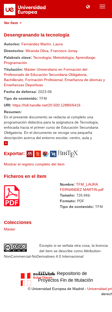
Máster (9, 229)
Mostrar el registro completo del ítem (34, 164)
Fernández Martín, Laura (42, 44)
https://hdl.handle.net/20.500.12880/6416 (46, 105)
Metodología (63, 57)
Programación (15, 63)
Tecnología (42, 57)
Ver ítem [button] (11, 23)
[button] (88, 6)
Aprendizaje (85, 57)
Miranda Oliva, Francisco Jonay (52, 51)
